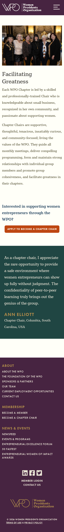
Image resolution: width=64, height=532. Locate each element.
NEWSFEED (9, 434)
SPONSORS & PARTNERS (17, 381)
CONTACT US (10, 396)
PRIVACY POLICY (33, 522)
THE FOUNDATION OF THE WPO (22, 376)
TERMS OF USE (14, 522)
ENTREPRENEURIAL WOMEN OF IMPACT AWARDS (27, 455)
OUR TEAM (9, 386)
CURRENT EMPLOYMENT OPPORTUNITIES (28, 391)
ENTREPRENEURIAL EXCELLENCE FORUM (27, 444)
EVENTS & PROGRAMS (16, 439)
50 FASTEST (9, 449)
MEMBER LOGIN (32, 481)
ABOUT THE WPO (13, 371)
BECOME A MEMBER (15, 413)
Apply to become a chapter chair (32, 229)
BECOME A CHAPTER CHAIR (19, 418)
